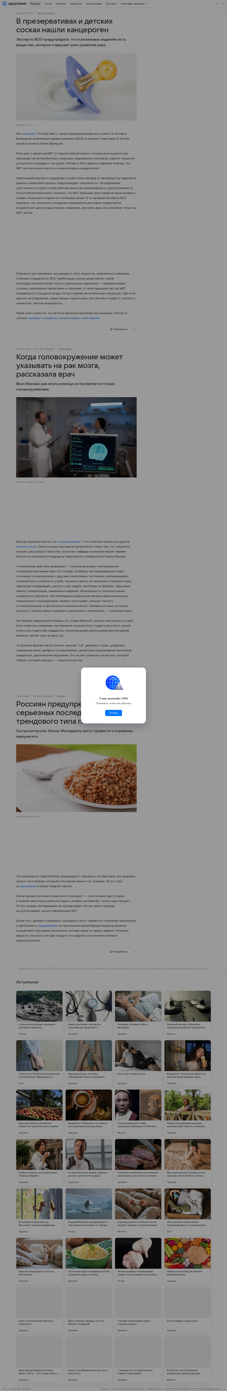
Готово (113, 713)
